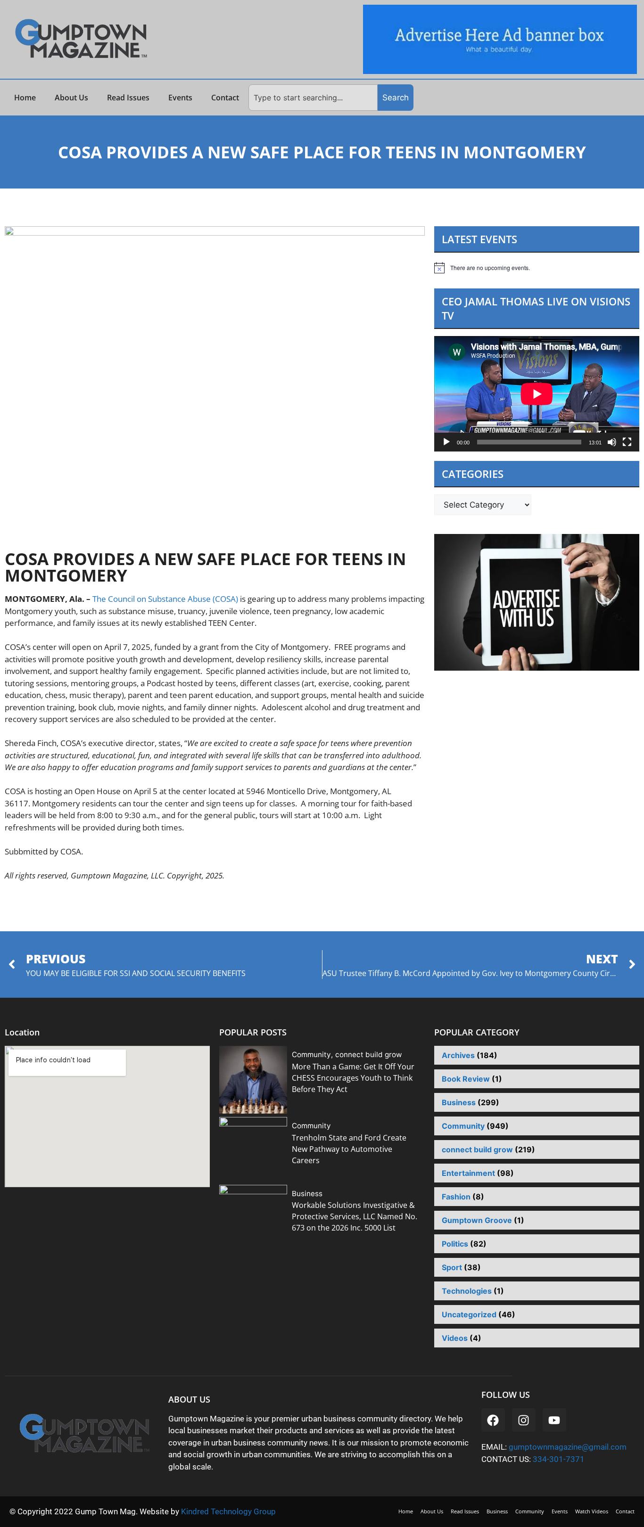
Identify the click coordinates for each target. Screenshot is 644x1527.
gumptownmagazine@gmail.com (568, 1447)
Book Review (466, 1079)
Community (311, 1055)
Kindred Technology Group (229, 1511)
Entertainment (468, 1173)
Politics (455, 1243)
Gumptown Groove (477, 1220)
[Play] (446, 442)
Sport (452, 1267)
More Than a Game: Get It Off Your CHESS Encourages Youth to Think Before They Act (353, 1077)
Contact (225, 97)
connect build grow (368, 1055)
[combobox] (313, 97)
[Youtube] (554, 1420)
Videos (455, 1338)
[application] (536, 394)
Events (180, 97)
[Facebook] (493, 1420)
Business (307, 1194)
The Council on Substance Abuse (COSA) (165, 598)
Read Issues (128, 97)
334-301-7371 (559, 1459)
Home (25, 97)
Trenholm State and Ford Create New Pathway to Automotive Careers (349, 1149)
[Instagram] (524, 1420)
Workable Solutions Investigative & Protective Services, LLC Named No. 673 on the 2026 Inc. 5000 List (354, 1216)
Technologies (467, 1291)
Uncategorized (469, 1314)
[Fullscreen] (627, 442)
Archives (458, 1055)
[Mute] (612, 442)
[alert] (536, 267)
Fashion (456, 1196)
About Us (71, 97)
